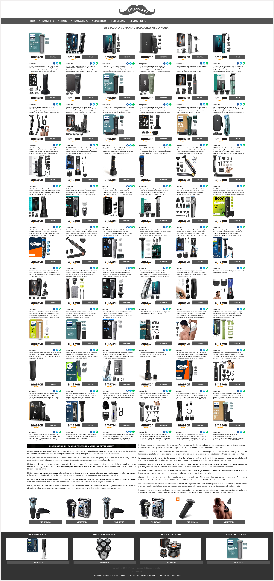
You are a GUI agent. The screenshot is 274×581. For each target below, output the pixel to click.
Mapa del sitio (137, 572)
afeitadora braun (99, 20)
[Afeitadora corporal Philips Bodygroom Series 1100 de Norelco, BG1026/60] (229, 248)
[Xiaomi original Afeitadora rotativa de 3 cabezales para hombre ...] (192, 508)
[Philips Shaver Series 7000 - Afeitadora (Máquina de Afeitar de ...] (45, 508)
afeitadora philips (46, 20)
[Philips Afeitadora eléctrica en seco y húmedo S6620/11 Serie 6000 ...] (118, 508)
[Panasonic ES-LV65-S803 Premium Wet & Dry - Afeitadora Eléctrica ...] (82, 508)
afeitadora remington (104, 535)
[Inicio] (137, 15)
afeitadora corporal (79, 20)
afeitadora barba (37, 535)
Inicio (32, 20)
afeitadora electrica (138, 20)
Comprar (53, 57)
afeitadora (62, 20)
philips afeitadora (118, 20)
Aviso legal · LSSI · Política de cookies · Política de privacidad (137, 568)
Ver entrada (45, 522)
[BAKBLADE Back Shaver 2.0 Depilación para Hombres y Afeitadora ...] (229, 508)
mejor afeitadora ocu (237, 535)
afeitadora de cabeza (170, 535)
